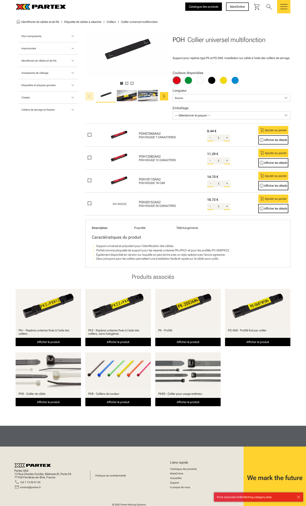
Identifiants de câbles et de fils (38, 60)
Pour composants (31, 36)
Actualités (176, 478)
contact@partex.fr (30, 487)
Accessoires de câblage (35, 73)
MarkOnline (176, 473)
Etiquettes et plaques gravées (38, 85)
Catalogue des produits (183, 469)
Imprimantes (28, 48)
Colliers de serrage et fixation (38, 109)
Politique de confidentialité (110, 475)
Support (174, 482)
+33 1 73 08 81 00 (30, 482)
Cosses (25, 97)
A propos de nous (180, 487)
